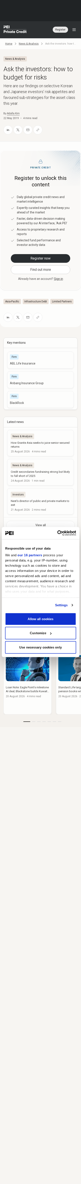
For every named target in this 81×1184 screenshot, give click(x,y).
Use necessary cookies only (40, 647)
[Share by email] (27, 129)
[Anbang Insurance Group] (40, 379)
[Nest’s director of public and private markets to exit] (40, 501)
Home (8, 43)
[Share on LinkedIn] (8, 129)
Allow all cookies (41, 619)
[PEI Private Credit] (15, 30)
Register (60, 29)
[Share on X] (17, 129)
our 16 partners (29, 555)
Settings (61, 605)
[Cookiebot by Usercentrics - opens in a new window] (57, 533)
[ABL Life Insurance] (40, 360)
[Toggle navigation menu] (74, 29)
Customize (38, 633)
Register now (40, 258)
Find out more (40, 270)
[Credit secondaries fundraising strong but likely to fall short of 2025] (40, 472)
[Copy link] (37, 129)
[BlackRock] (40, 399)
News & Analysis (29, 43)
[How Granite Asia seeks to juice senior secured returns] (40, 443)
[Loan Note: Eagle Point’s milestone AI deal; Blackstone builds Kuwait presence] (27, 683)
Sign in (58, 279)
